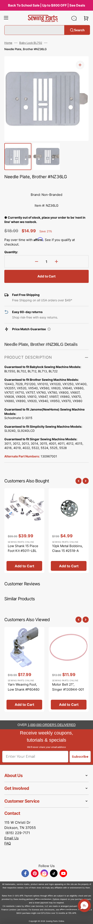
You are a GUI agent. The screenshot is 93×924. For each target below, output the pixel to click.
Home (8, 43)
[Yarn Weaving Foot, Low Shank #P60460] (24, 669)
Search (79, 30)
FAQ (7, 843)
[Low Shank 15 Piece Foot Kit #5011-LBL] (24, 530)
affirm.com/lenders (43, 899)
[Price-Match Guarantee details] (49, 329)
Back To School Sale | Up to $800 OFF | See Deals (46, 5)
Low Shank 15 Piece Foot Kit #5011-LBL (23, 548)
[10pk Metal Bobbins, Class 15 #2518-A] (69, 530)
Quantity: (11, 252)
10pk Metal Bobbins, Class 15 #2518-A (67, 548)
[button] (6, 18)
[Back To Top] (86, 917)
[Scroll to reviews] (46, 185)
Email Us (11, 838)
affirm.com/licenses (68, 909)
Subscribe (80, 757)
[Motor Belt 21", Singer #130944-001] (69, 669)
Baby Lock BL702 (30, 43)
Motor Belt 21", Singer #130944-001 (68, 686)
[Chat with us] (74, 18)
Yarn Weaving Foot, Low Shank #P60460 (23, 686)
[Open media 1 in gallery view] (80, 65)
